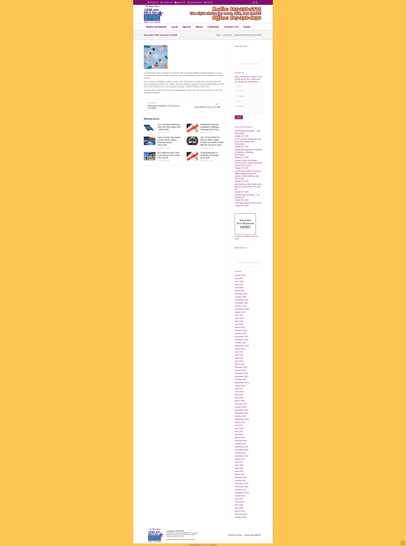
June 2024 (239, 355)
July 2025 (239, 315)
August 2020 (240, 496)
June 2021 (239, 465)
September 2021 (242, 456)
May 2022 (239, 431)
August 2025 (240, 312)
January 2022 (240, 444)
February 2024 (241, 367)
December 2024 (241, 336)
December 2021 (241, 447)
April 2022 (239, 434)
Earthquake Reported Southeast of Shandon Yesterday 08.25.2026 (209, 127)
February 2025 (241, 330)
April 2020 (239, 508)
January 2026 (240, 297)
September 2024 (242, 346)
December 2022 (241, 410)
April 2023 (239, 398)
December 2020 (241, 483)
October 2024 (240, 343)
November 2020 (241, 487)
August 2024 (240, 349)
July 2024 (239, 352)
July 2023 (239, 389)
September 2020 (242, 493)
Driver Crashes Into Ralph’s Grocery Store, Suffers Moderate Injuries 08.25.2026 (169, 141)
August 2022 (240, 422)
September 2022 (242, 419)
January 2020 (240, 517)
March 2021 (240, 474)
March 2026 (240, 291)
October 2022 (240, 416)
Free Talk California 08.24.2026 (248, 203)
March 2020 (240, 511)
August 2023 (240, 385)
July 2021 (239, 462)
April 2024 (239, 361)
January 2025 (240, 333)
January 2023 (240, 407)
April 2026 (239, 288)
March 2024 (240, 364)
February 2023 (241, 404)
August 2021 (240, 459)
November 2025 (241, 303)
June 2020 (239, 502)
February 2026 (241, 294)
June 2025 (239, 318)
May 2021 (239, 468)
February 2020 (241, 514)
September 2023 (242, 382)
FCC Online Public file (185, 534)
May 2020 (239, 505)
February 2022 (241, 441)
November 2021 (241, 450)
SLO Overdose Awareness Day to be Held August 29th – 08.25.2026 (169, 127)
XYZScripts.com (213, 544)
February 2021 (241, 477)
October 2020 (240, 490)
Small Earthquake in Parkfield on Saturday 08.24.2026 (209, 155)
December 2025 (241, 300)
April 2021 (239, 471)
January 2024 (240, 370)
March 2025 (240, 327)
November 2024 (241, 340)
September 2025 (242, 309)
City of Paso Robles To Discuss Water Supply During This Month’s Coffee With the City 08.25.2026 (211, 141)
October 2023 (240, 379)
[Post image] (149, 128)
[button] (238, 63)
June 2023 (239, 392)
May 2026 (239, 284)
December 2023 (241, 373)
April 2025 (239, 324)
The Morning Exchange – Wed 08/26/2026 (247, 132)
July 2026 (239, 278)
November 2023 (241, 376)
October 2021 (240, 453)
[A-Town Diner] (248, 57)
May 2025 (239, 321)
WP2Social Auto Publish (195, 544)
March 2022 (240, 438)
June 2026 (239, 281)
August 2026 (240, 275)
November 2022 (241, 413)
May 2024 (239, 358)
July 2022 (239, 425)
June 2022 (239, 428)
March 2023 (240, 401)
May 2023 (239, 395)
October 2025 (240, 306)
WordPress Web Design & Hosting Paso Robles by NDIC (180, 539)
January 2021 (240, 480)
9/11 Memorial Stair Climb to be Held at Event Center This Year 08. (169, 155)
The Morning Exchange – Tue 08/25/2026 (247, 196)
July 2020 (239, 499)
